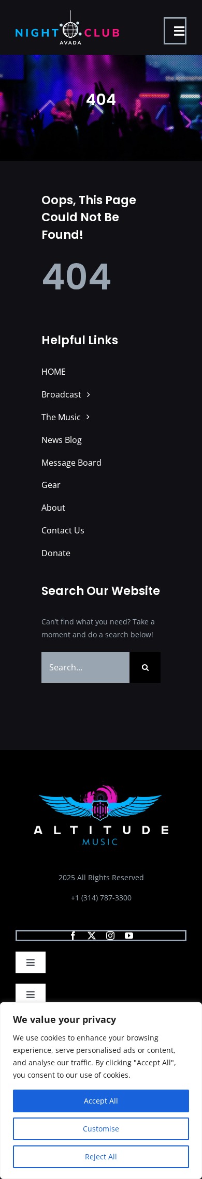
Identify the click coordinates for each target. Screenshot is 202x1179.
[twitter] (92, 935)
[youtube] (129, 935)
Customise (101, 1129)
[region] (101, 1090)
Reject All (101, 1156)
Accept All (101, 1101)
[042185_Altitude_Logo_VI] (101, 784)
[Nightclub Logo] (67, 14)
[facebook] (73, 935)
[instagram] (110, 935)
